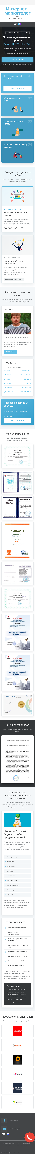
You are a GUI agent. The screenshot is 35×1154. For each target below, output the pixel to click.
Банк (9, 375)
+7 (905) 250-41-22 (17, 18)
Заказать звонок (17, 88)
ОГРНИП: (10, 392)
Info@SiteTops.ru (15, 1129)
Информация (14, 1120)
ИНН (8, 370)
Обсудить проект (17, 59)
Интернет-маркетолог (17, 11)
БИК (8, 379)
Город (9, 383)
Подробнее (10, 352)
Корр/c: (9, 387)
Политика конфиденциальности (10, 1152)
